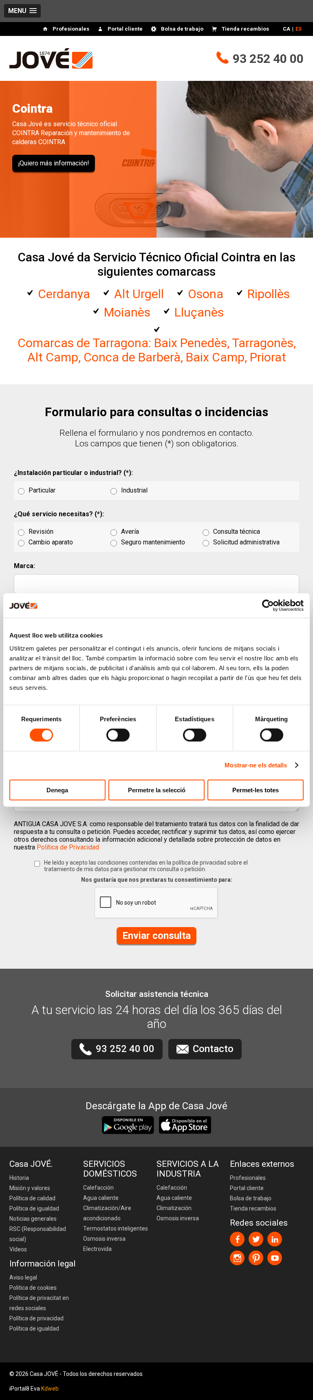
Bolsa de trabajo (182, 28)
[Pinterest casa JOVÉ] (256, 1258)
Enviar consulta (156, 935)
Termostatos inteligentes (115, 1228)
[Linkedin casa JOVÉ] (274, 1239)
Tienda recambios (245, 28)
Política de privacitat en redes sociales (39, 1303)
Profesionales (71, 28)
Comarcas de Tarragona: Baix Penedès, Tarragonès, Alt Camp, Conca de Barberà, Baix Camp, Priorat (157, 350)
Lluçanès (199, 312)
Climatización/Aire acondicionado (107, 1213)
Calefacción (98, 1187)
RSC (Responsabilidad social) (37, 1234)
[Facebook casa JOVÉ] (237, 1239)
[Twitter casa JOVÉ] (256, 1239)
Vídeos (18, 1249)
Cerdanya (64, 294)
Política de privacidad (36, 1318)
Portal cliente (125, 28)
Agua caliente (101, 1198)
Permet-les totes (255, 789)
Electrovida (97, 1249)
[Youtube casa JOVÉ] (274, 1258)
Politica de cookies (33, 1287)
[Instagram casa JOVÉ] (237, 1258)
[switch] (118, 735)
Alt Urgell (139, 294)
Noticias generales (33, 1218)
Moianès (127, 312)
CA (286, 28)
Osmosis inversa (104, 1238)
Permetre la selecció (156, 789)
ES (298, 28)
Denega (57, 789)
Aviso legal (23, 1277)
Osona (205, 294)
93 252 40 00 (268, 58)
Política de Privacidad (68, 847)
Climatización (174, 1208)
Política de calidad (32, 1198)
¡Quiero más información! (53, 163)
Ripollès (268, 294)
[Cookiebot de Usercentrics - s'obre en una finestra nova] (268, 606)
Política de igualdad (34, 1208)
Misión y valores (29, 1188)
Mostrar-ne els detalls (256, 765)
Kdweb (50, 1388)
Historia (19, 1178)
